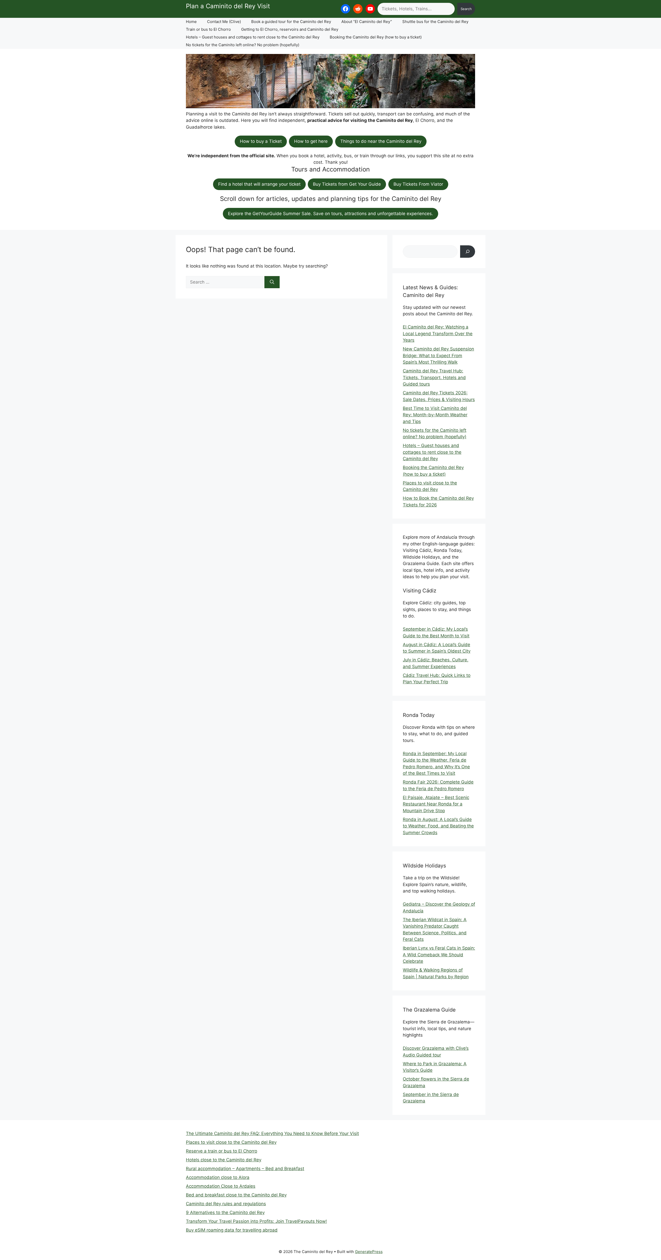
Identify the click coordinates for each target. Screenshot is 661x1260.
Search (466, 9)
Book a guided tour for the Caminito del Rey (291, 21)
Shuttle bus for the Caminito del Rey (435, 21)
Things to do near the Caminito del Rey (380, 141)
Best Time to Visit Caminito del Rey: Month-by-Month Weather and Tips (435, 415)
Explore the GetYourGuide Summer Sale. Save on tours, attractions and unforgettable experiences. (330, 213)
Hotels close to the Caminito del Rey (223, 1159)
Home (191, 21)
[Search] (272, 282)
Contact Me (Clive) (224, 21)
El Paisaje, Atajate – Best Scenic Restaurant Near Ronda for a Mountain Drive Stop (436, 804)
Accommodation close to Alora (217, 1177)
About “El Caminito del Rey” (366, 21)
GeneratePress (369, 1251)
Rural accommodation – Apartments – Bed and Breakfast (245, 1168)
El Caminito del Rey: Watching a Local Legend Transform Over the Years (438, 333)
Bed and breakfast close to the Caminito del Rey (236, 1195)
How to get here (311, 141)
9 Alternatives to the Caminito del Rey (225, 1212)
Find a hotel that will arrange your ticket (259, 184)
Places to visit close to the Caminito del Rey (231, 1142)
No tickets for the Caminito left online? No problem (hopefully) (242, 44)
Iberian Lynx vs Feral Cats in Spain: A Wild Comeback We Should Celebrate (439, 954)
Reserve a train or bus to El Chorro (221, 1151)
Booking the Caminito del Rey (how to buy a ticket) (376, 37)
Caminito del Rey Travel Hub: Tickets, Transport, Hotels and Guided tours (434, 377)
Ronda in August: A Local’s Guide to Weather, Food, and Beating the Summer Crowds (438, 826)
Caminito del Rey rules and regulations (226, 1203)
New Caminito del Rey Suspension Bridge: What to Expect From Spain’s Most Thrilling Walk (438, 355)
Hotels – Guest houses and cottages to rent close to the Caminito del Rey (252, 37)
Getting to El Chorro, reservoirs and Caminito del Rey (289, 29)
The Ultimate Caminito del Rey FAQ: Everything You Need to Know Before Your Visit (272, 1133)
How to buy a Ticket (261, 141)
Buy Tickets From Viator (418, 184)
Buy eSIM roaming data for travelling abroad (232, 1230)
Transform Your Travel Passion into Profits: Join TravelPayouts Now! (256, 1221)
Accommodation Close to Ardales (220, 1186)
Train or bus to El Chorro (208, 29)
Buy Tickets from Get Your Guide (347, 184)
